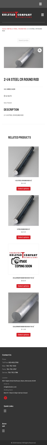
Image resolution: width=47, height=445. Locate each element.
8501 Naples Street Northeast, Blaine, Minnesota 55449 (19, 381)
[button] (40, 50)
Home (4, 29)
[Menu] (40, 4)
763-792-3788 (13, 372)
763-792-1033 (11, 366)
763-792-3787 (11, 369)
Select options (23, 189)
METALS (9, 29)
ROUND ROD (22, 29)
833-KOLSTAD (13, 362)
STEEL (15, 29)
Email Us (6, 384)
